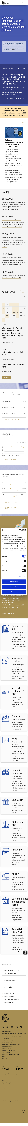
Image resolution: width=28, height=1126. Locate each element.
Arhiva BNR (18, 849)
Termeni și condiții (6, 1048)
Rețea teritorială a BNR (7, 1042)
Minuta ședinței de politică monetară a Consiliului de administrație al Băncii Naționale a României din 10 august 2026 (14, 79)
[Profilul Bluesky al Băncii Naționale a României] (21, 1027)
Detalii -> (22, 115)
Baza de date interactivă (11, 970)
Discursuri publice (10, 980)
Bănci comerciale (9, 1002)
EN (22, 2)
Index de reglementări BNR (19, 691)
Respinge (14, 591)
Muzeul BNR (18, 799)
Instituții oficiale (9, 993)
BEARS (15, 874)
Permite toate (14, 581)
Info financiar (16, 419)
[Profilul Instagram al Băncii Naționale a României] (16, 1027)
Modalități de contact (7, 1040)
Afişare (21, 576)
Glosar (3, 1056)
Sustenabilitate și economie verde (20, 901)
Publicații (7, 977)
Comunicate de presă (10, 974)
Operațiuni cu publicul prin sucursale (11, 1044)
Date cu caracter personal (8, 1050)
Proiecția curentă (10, 459)
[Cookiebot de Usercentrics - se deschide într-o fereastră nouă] (19, 530)
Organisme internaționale (12, 999)
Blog (14, 738)
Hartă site (4, 1058)
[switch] (24, 561)
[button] (25, 3)
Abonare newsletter (7, 1046)
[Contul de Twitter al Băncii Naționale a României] (3, 1027)
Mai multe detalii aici (14, 98)
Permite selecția (14, 586)
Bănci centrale (9, 996)
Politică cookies (6, 1052)
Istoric (7, 419)
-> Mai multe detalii (8, 613)
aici (13, 49)
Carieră (16, 716)
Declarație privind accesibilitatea (10, 1054)
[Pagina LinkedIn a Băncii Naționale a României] (12, 1027)
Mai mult (6, 377)
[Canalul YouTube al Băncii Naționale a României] (7, 1027)
